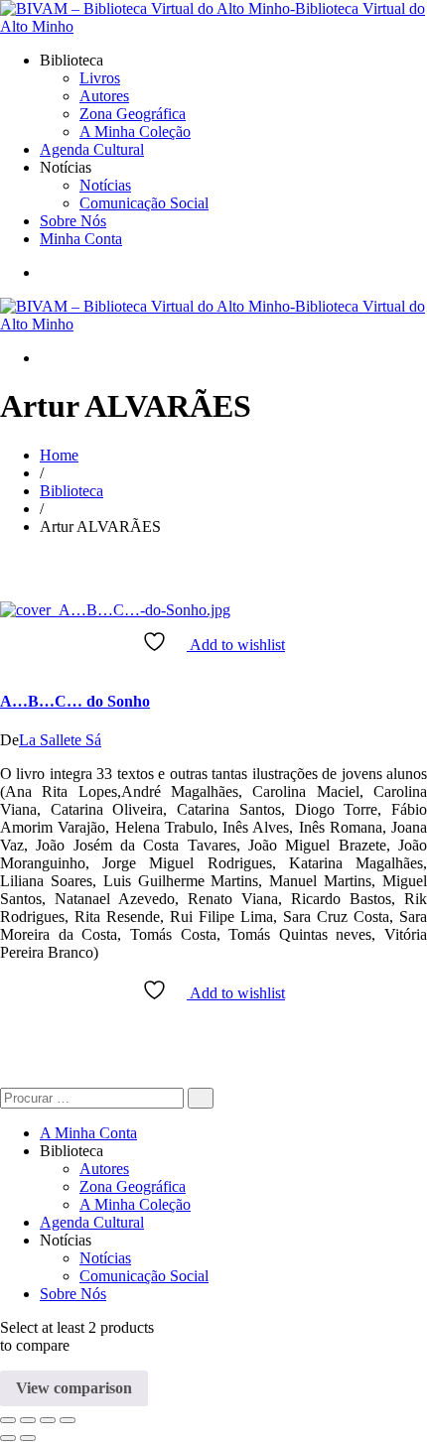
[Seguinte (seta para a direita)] (28, 1438)
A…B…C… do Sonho (75, 701)
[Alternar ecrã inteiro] (28, 1420)
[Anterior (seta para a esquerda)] (8, 1438)
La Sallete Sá (60, 739)
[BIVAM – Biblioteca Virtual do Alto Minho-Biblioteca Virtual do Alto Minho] (213, 26)
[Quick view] (6, 662)
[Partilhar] (48, 1420)
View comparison (74, 1387)
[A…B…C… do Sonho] (115, 609)
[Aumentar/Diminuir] (8, 1420)
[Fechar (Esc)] (67, 1420)
